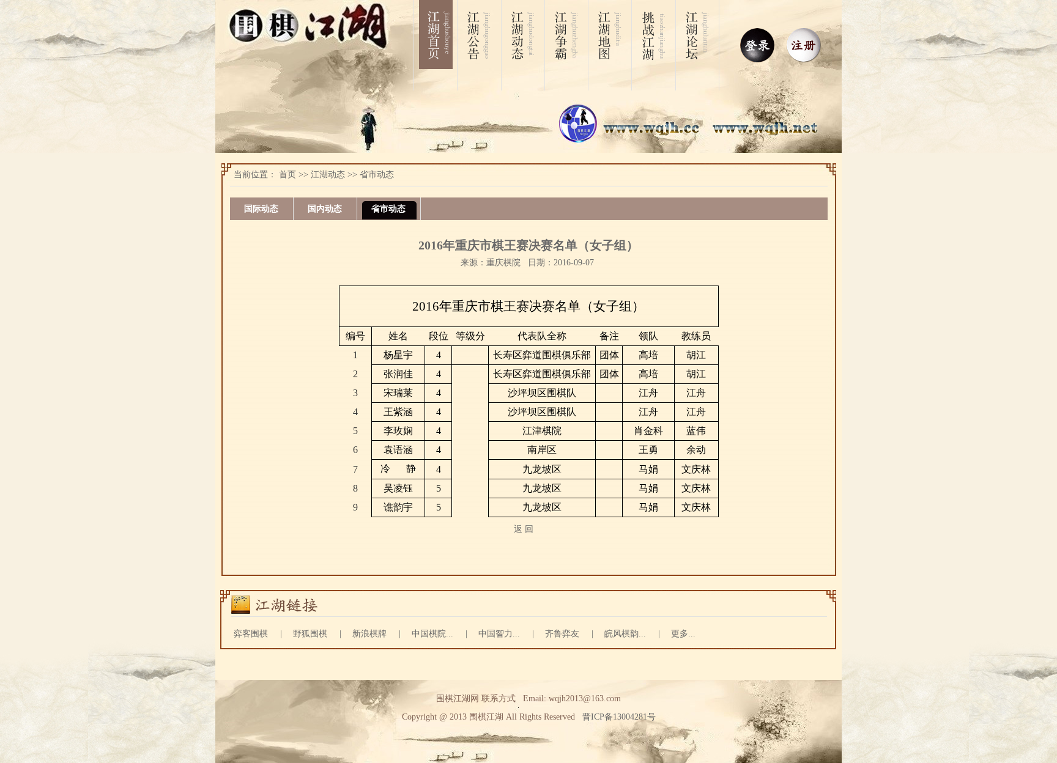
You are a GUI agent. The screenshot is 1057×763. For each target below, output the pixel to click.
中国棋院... (432, 633)
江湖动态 (328, 174)
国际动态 (261, 208)
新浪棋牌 (369, 633)
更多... (683, 633)
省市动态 (377, 174)
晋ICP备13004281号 (619, 716)
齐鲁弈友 (562, 633)
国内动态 (325, 208)
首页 (287, 174)
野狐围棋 (310, 633)
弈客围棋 (251, 633)
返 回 (523, 529)
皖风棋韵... (625, 633)
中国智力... (499, 633)
